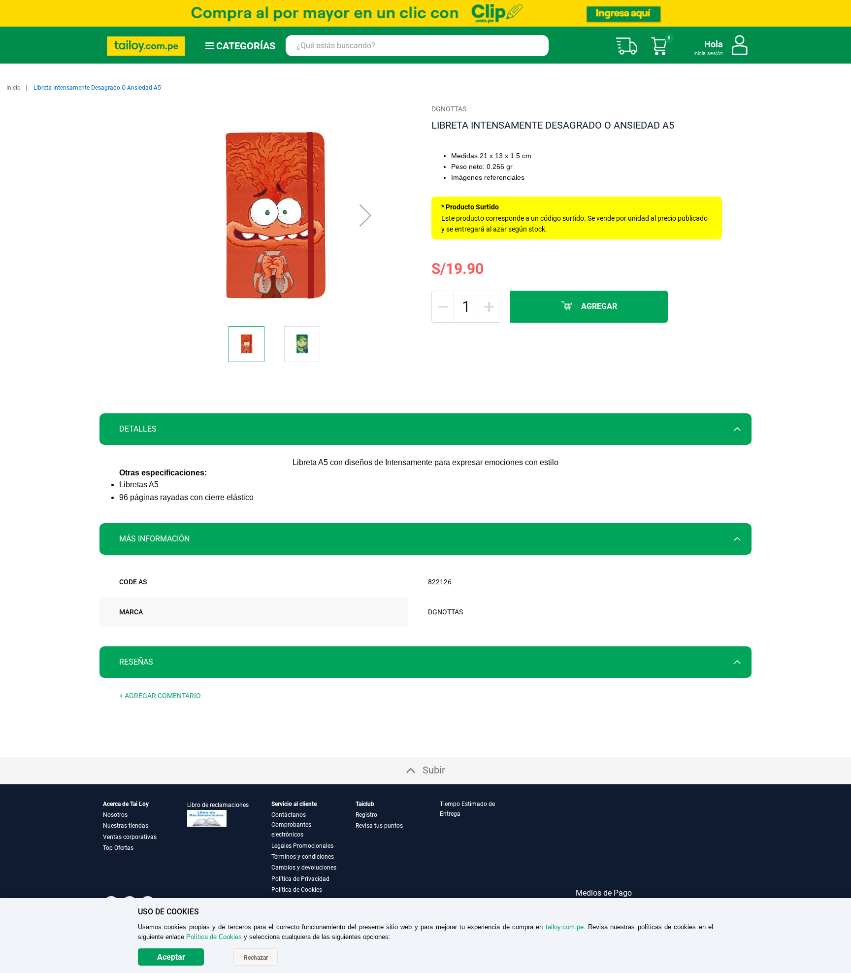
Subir (434, 770)
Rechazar (256, 957)
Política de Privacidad (300, 878)
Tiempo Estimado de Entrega (467, 809)
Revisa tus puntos (379, 825)
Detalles (138, 429)
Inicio (13, 87)
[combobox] (417, 45)
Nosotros (115, 814)
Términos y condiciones (302, 856)
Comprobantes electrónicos (291, 829)
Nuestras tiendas (125, 825)
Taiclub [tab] (365, 804)
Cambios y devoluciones (303, 867)
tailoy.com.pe (565, 927)
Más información (154, 538)
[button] (365, 215)
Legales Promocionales (302, 845)
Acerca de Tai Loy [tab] (126, 804)
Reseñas (136, 662)
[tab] (425, 429)
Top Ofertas (118, 847)
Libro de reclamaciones (218, 805)
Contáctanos (288, 814)
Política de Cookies (296, 889)
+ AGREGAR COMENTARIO (160, 696)
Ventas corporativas (130, 837)
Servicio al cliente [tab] (294, 804)
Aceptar (171, 957)
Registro (366, 814)
